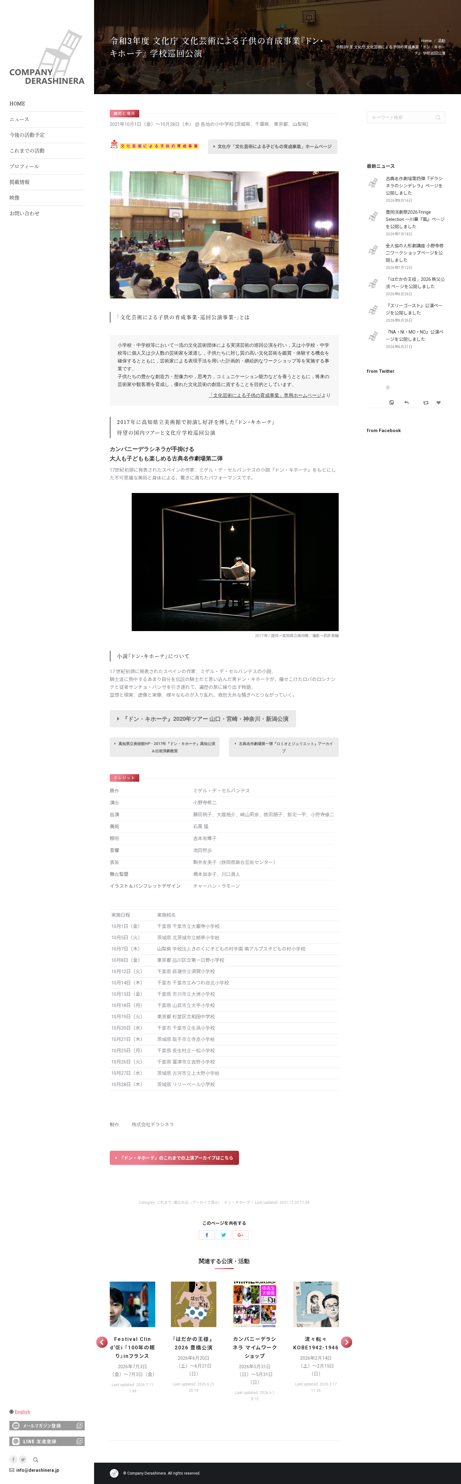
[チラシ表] (193, 1304)
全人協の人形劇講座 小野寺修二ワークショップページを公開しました (415, 253)
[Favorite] (439, 403)
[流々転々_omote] (316, 1304)
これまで (164, 1202)
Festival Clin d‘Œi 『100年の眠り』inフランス (132, 1347)
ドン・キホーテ (237, 1202)
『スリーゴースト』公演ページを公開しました (414, 309)
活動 (441, 41)
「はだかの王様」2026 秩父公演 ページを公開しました (415, 283)
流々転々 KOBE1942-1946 (316, 1343)
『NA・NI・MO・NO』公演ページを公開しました (414, 335)
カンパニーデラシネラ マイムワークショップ (255, 1347)
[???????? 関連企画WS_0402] (255, 1304)
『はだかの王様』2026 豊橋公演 (194, 1343)
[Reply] (406, 402)
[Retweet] (426, 402)
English (22, 1411)
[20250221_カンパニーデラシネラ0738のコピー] (132, 1304)
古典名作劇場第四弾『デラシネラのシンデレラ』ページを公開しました (414, 186)
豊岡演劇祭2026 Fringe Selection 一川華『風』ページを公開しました (415, 219)
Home (426, 41)
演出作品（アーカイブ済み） (197, 1202)
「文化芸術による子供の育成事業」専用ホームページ (265, 395)
